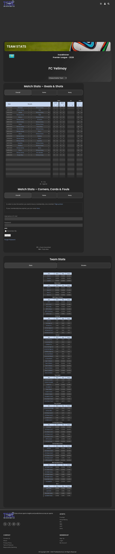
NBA (61, 524)
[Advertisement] (57, 24)
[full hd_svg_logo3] (9, 1)
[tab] (17, 92)
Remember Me (12, 231)
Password (7, 222)
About (5, 540)
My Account (63, 543)
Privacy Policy (7, 543)
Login (61, 540)
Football (62, 517)
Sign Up (62, 538)
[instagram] (13, 524)
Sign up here (59, 204)
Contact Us (6, 538)
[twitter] (5, 524)
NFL (61, 522)
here (38, 208)
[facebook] (9, 524)
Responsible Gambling (10, 547)
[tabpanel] (43, 140)
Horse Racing (63, 519)
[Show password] (5, 228)
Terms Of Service (8, 545)
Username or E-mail (10, 216)
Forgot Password (9, 239)
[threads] (18, 524)
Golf (61, 526)
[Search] (110, 3)
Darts (61, 528)
